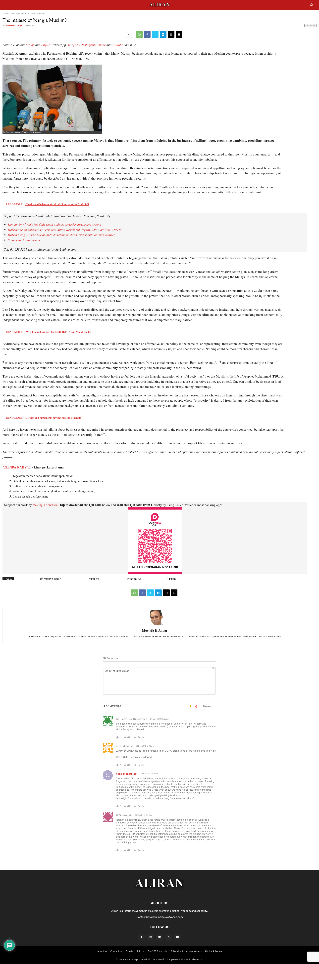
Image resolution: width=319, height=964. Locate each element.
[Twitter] (155, 34)
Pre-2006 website (157, 951)
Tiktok (101, 44)
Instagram (89, 44)
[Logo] (159, 893)
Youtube (117, 44)
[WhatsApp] (139, 34)
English (46, 44)
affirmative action (50, 578)
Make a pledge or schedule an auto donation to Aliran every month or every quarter (61, 235)
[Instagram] (150, 937)
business (94, 578)
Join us (140, 951)
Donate (129, 951)
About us (102, 951)
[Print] (179, 34)
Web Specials (17, 13)
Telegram (74, 44)
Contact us (116, 951)
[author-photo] (155, 625)
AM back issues (213, 951)
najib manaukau (126, 773)
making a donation (45, 504)
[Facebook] (147, 34)
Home (5, 13)
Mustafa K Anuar (14, 25)
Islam (172, 578)
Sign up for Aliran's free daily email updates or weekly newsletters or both (54, 224)
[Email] (171, 34)
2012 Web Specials (36, 13)
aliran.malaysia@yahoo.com (166, 917)
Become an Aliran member (25, 240)
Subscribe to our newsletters (186, 951)
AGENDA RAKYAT (16, 467)
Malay (30, 44)
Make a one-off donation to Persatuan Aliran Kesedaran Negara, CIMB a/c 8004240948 (65, 230)
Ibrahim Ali (134, 578)
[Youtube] (177, 937)
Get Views (310, 25)
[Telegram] (163, 34)
